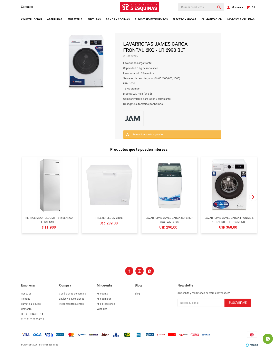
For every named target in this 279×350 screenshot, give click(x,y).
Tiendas (25, 298)
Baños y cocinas (118, 19)
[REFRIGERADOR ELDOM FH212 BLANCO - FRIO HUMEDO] (50, 185)
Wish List (102, 309)
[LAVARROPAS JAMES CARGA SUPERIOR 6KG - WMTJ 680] (169, 185)
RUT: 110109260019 (32, 319)
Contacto (27, 6)
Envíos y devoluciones (71, 298)
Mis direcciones (106, 303)
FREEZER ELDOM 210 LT (110, 217)
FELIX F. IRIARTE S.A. (32, 314)
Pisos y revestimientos (151, 19)
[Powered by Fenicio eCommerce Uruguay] (252, 345)
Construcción (31, 19)
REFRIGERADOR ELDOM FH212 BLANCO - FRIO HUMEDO (50, 219)
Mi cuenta (102, 293)
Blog (137, 293)
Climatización (211, 19)
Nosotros (26, 293)
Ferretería (74, 19)
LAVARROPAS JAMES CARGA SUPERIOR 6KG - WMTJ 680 (169, 219)
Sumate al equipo (31, 303)
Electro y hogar (184, 19)
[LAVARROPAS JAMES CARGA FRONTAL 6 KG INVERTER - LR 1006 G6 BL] (229, 185)
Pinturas (94, 19)
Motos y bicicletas (240, 19)
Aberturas (54, 19)
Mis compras (104, 298)
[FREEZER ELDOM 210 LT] (110, 185)
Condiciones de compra (72, 293)
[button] (253, 197)
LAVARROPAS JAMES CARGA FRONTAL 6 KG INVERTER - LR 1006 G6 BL (229, 219)
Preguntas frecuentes (71, 303)
